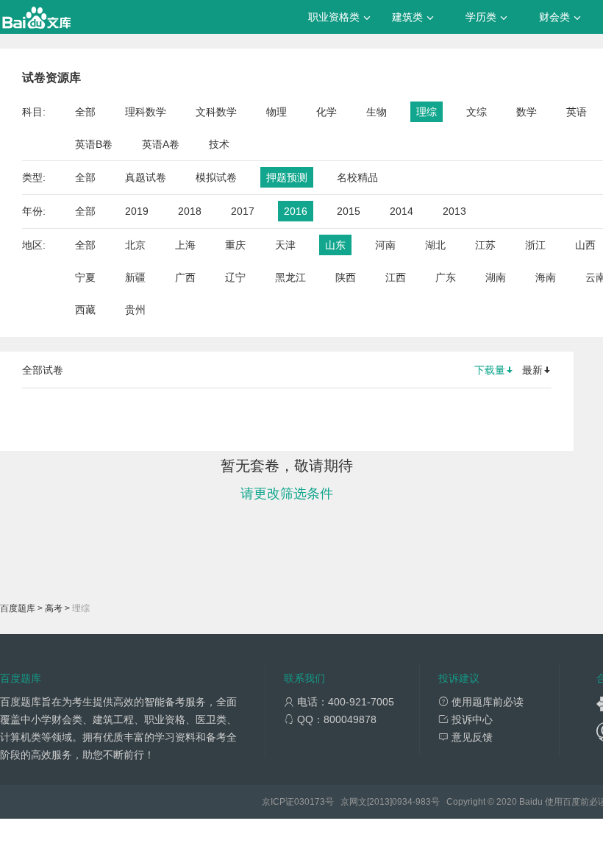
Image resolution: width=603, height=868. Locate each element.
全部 (85, 112)
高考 (54, 608)
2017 (242, 211)
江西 (395, 277)
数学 (526, 112)
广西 (185, 277)
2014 (401, 211)
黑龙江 (290, 277)
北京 (135, 245)
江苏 (485, 245)
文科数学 (216, 112)
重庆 (235, 245)
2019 (137, 211)
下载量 (489, 370)
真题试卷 (145, 177)
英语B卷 (94, 144)
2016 (295, 211)
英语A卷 (160, 144)
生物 (376, 112)
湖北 (435, 245)
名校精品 (357, 177)
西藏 (85, 310)
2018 (189, 211)
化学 (326, 112)
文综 (476, 112)
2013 (454, 211)
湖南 (495, 277)
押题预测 (286, 177)
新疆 (135, 277)
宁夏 (85, 277)
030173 (309, 802)
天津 (285, 245)
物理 (276, 112)
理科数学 (145, 112)
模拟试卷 (216, 177)
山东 (335, 245)
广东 (445, 277)
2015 (348, 211)
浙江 (535, 245)
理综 (426, 112)
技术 (219, 144)
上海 (185, 245)
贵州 (135, 310)
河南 (385, 245)
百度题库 (17, 608)
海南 (545, 277)
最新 (532, 370)
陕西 (345, 277)
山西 (585, 245)
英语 (576, 112)
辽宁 (235, 277)
